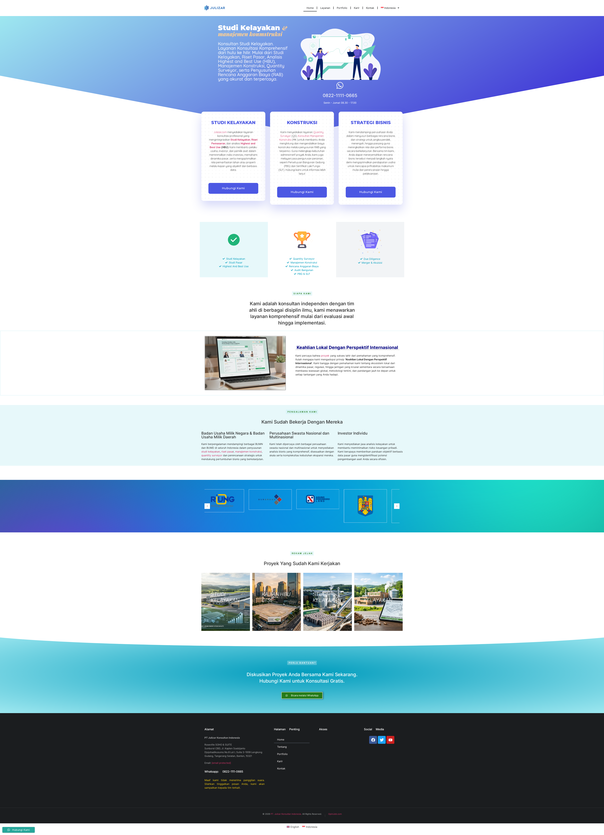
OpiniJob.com (335, 814)
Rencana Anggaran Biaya (244, 74)
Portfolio (342, 7)
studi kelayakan (210, 451)
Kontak (370, 7)
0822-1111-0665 (340, 95)
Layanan (325, 7)
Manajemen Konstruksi (241, 65)
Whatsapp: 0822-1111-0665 (223, 771)
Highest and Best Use (239, 61)
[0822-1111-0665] (340, 85)
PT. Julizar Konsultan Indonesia (286, 814)
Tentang (282, 746)
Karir (356, 7)
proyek (325, 355)
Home (310, 7)
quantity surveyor (211, 455)
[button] (207, 506)
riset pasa (227, 451)
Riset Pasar (253, 57)
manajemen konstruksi (248, 451)
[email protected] (221, 762)
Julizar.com (220, 132)
